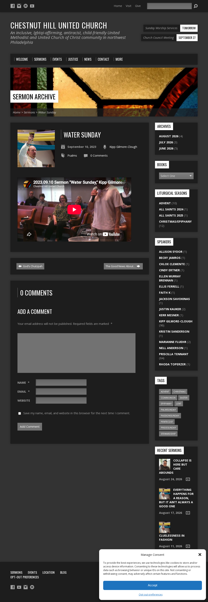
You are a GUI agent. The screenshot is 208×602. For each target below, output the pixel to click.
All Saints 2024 (171, 209)
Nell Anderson (171, 348)
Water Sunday (47, 112)
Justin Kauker (170, 309)
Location (48, 572)
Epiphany (166, 403)
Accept (152, 585)
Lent (178, 403)
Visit (128, 6)
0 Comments (99, 155)
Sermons (29, 112)
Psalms (72, 155)
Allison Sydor (170, 252)
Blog (63, 572)
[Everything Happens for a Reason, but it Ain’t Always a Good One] (164, 497)
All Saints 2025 (171, 215)
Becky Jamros (170, 258)
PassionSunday (170, 415)
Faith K (164, 292)
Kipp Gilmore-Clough (123, 147)
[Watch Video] (188, 479)
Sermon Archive (34, 96)
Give (138, 6)
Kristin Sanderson (174, 331)
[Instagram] (19, 6)
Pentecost (167, 421)
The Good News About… (121, 266)
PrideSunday (168, 427)
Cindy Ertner (169, 270)
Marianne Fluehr (172, 342)
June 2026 (166, 148)
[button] (200, 555)
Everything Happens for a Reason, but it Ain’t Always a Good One (176, 498)
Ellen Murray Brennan (170, 278)
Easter (183, 397)
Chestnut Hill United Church (58, 25)
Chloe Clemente (172, 264)
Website (23, 400)
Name (23, 382)
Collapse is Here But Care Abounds (175, 466)
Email (23, 391)
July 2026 (166, 142)
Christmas (179, 391)
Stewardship (168, 433)
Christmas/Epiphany (175, 221)
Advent (165, 203)
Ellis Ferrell (169, 286)
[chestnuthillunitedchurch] (26, 6)
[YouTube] (32, 6)
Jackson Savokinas (174, 299)
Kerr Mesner (169, 315)
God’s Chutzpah (32, 266)
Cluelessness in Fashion (171, 538)
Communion (168, 397)
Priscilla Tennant (173, 354)
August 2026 (168, 136)
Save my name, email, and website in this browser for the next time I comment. (76, 413)
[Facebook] (13, 6)
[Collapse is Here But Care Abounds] (164, 468)
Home (118, 6)
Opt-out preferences (150, 594)
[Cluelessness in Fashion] (164, 531)
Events (32, 572)
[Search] (196, 6)
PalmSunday (168, 409)
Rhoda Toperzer (172, 364)
